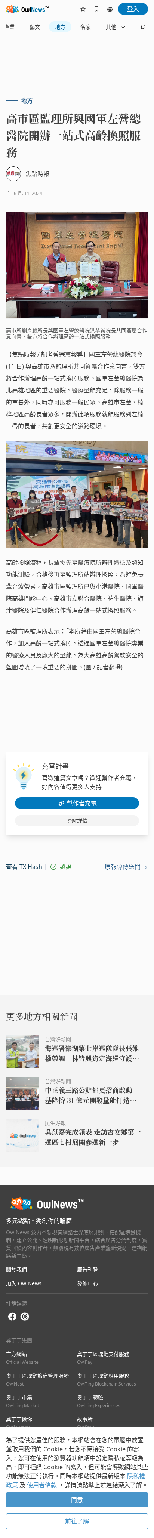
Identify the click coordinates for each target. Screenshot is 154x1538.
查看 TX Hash (24, 867)
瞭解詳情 (77, 820)
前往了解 (77, 1521)
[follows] (83, 9)
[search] (143, 27)
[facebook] (12, 1317)
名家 (85, 26)
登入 (133, 9)
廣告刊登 (87, 1269)
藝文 (35, 26)
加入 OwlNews (23, 1283)
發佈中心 (87, 1283)
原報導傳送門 (123, 867)
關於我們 (16, 1269)
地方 (60, 26)
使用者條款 (42, 1485)
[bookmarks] (96, 9)
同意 (77, 1500)
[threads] (24, 1316)
